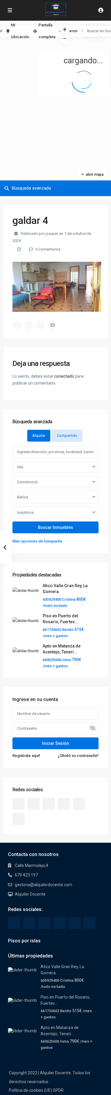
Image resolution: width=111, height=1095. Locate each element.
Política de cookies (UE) (30, 1090)
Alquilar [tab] (38, 435)
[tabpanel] (55, 495)
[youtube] (79, 804)
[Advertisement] (28, 46)
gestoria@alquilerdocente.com (43, 884)
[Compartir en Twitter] (28, 325)
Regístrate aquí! (26, 755)
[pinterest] (64, 804)
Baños (22, 497)
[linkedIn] (49, 804)
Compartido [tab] (67, 435)
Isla (20, 467)
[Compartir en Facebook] (16, 325)
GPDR (58, 1090)
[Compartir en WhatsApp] (40, 325)
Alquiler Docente (30, 894)
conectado (64, 376)
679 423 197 (26, 875)
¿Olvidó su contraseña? (78, 755)
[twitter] (34, 804)
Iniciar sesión (55, 743)
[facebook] (18, 804)
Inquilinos (25, 512)
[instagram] (18, 819)
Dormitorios (27, 482)
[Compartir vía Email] (52, 325)
